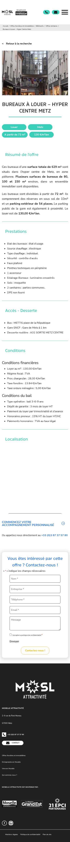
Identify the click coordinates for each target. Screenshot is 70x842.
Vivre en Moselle (8, 768)
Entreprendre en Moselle (11, 762)
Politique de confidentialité (30, 834)
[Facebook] (4, 823)
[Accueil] (15, 12)
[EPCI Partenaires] (57, 803)
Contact (15, 743)
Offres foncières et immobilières (14, 755)
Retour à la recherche (19, 43)
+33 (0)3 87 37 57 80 (15, 734)
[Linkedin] (10, 823)
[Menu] (65, 12)
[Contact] (55, 12)
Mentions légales (11, 834)
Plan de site (47, 834)
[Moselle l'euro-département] (9, 803)
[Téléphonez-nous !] (46, 12)
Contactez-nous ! (35, 650)
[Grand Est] (31, 803)
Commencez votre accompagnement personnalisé (28, 523)
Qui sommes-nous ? (9, 775)
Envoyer (14, 641)
